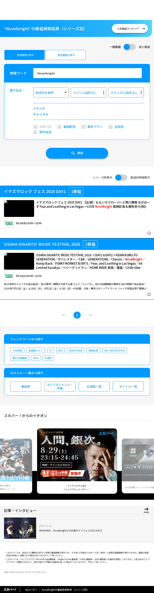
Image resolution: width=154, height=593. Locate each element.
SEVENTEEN (75, 350)
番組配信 (69, 126)
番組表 (25, 386)
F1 (50, 350)
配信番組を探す (66, 55)
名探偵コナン (35, 350)
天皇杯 (48, 358)
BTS (60, 350)
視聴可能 (45, 126)
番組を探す (31, 589)
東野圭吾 (93, 350)
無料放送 (45, 132)
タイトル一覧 (128, 386)
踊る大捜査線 (19, 358)
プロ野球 (17, 350)
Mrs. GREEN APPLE (114, 350)
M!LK (35, 358)
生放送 (119, 126)
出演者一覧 (94, 386)
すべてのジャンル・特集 (60, 386)
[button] (8, 463)
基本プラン (94, 126)
